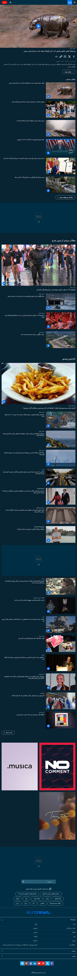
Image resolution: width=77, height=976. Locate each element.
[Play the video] (38, 26)
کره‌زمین (35, 928)
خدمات (73, 951)
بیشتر (73, 956)
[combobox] (38, 882)
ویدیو (73, 941)
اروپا (74, 924)
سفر (74, 936)
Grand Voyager (39, 527)
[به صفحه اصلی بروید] (69, 2)
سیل (26, 899)
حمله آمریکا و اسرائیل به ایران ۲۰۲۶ (27, 894)
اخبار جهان (41, 412)
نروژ (17, 903)
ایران (43, 469)
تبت (33, 903)
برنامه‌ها (35, 941)
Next (73, 932)
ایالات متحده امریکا (39, 598)
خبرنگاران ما (72, 945)
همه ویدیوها (9, 733)
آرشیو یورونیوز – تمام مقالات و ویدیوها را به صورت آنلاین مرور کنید (20, 945)
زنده (4, 2)
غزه (43, 617)
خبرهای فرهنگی (40, 508)
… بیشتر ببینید (69, 72)
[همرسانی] (65, 56)
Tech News (40, 488)
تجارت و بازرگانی (71, 928)
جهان (36, 924)
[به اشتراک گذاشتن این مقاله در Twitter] (69, 56)
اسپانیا (17, 899)
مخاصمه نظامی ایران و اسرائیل (50, 894)
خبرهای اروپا (72, 405)
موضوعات (72, 920)
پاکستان (42, 693)
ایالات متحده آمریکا (55, 903)
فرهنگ (35, 936)
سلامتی (42, 903)
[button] (65, 197)
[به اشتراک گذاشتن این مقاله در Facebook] (73, 56)
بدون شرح (72, 287)
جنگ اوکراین (57, 899)
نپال (25, 903)
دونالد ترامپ (36, 899)
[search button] (23, 882)
